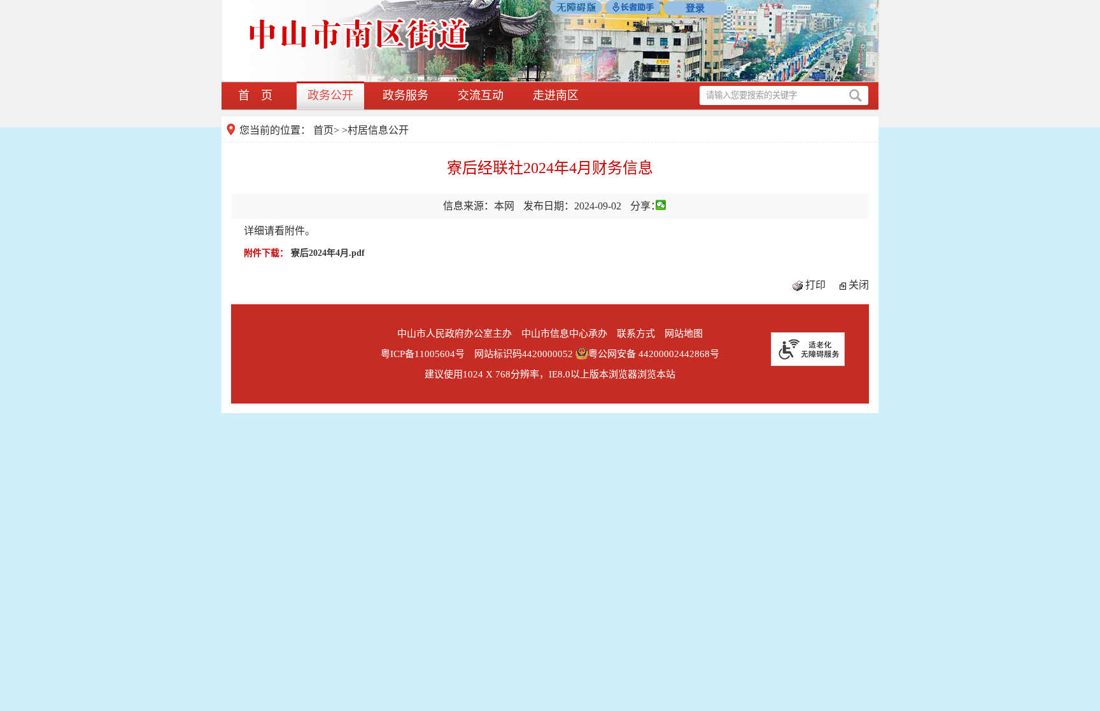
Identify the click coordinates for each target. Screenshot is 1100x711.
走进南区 (556, 95)
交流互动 (481, 95)
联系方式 (636, 333)
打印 (815, 284)
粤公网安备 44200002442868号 (653, 354)
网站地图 (684, 333)
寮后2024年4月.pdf (328, 253)
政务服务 (405, 95)
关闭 (859, 284)
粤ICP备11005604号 (423, 354)
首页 (323, 130)
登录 (695, 8)
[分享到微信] (661, 205)
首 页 (255, 95)
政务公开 (330, 95)
